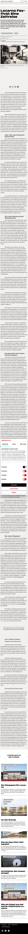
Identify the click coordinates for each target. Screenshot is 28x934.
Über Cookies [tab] (23, 444)
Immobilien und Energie (10, 884)
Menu (26, 1)
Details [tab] (14, 444)
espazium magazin (8, 799)
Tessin (16, 33)
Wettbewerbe (7, 801)
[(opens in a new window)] (18, 87)
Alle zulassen (14, 485)
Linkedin (6, 931)
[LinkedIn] (12, 87)
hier (23, 629)
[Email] (15, 87)
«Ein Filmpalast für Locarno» (18, 550)
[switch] (25, 471)
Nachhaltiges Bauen (9, 888)
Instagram (9, 931)
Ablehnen (14, 492)
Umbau (5, 767)
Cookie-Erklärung (6, 926)
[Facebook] (10, 87)
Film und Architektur (7, 33)
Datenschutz (14, 924)
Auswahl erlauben (14, 488)
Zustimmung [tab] (5, 444)
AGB (9, 924)
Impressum (4, 924)
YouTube (2, 931)
